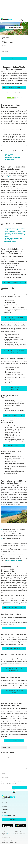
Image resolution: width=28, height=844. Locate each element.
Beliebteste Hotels (9, 159)
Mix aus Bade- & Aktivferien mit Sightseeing (15, 228)
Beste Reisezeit (8, 155)
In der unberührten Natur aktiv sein (13, 238)
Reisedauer (4, 45)
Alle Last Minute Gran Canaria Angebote (14, 318)
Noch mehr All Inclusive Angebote (13, 607)
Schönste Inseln (9, 154)
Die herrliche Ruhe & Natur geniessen (14, 233)
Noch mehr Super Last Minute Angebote (14, 692)
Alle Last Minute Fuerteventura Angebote (14, 351)
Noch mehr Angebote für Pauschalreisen (14, 669)
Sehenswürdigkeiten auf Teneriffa (15, 275)
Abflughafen (4, 50)
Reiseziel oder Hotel (5, 37)
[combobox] (14, 38)
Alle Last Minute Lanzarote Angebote (14, 388)
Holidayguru (4, 806)
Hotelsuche (13, 732)
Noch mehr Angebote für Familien (13, 648)
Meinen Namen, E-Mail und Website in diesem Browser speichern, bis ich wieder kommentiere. (14, 782)
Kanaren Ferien (11, 176)
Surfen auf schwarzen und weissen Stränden (15, 231)
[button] (14, 58)
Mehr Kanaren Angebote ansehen (13, 87)
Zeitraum (3, 41)
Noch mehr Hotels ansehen (13, 740)
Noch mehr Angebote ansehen (13, 415)
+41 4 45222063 (11, 833)
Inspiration (4, 812)
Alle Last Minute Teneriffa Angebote (13, 282)
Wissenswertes (5, 809)
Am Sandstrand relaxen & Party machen (14, 229)
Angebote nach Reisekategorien (12, 157)
